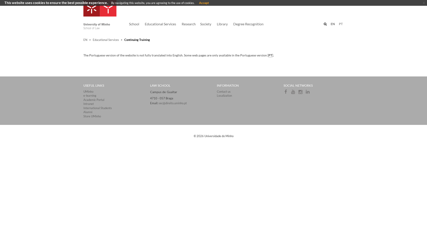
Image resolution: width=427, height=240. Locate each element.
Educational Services (106, 40)
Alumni (87, 112)
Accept (204, 3)
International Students (97, 108)
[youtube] (294, 93)
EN (85, 40)
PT (341, 24)
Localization (224, 95)
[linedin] (309, 93)
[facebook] (287, 93)
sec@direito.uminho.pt (173, 103)
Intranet (88, 104)
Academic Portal (93, 100)
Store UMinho (92, 116)
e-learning (89, 95)
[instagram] (302, 93)
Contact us (224, 91)
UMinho (88, 91)
